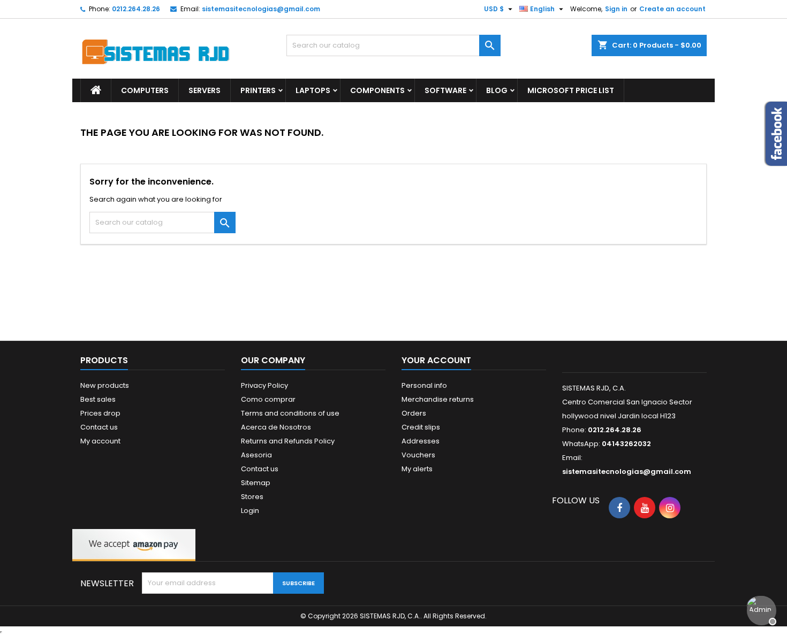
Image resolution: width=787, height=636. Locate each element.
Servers (204, 90)
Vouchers (418, 455)
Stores (252, 497)
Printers (258, 90)
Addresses (421, 441)
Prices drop (100, 413)
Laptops (313, 90)
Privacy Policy (264, 385)
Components (377, 90)
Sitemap (255, 483)
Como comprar (268, 399)
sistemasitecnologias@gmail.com (261, 8)
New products (104, 385)
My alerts (417, 469)
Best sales (98, 399)
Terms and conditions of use (290, 413)
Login (250, 510)
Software (445, 90)
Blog (497, 90)
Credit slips (421, 427)
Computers (145, 90)
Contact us (99, 427)
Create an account (672, 8)
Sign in (616, 8)
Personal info (424, 385)
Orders (414, 413)
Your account (436, 360)
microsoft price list (570, 90)
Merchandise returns (438, 399)
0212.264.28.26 (136, 8)
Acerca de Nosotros (276, 427)
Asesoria (256, 455)
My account (100, 441)
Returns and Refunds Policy (288, 441)
